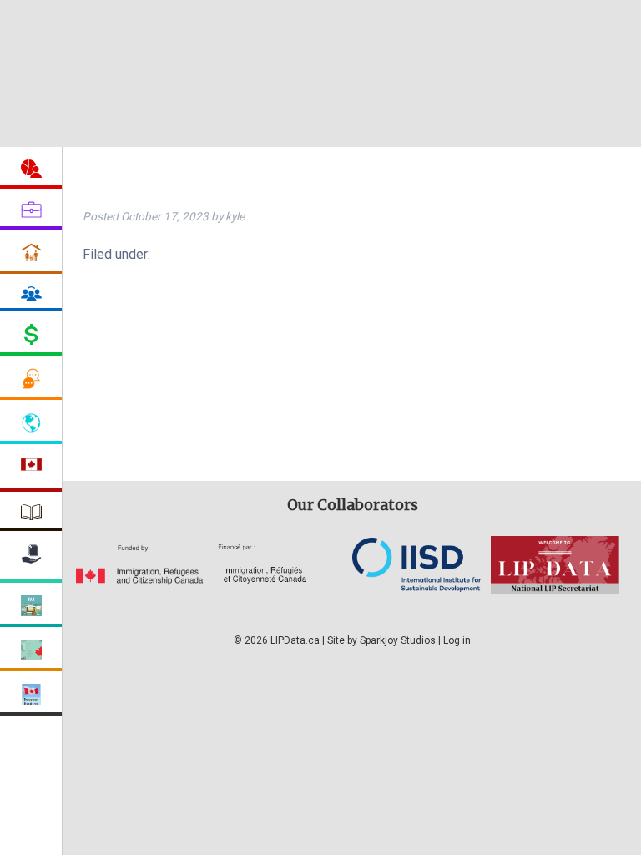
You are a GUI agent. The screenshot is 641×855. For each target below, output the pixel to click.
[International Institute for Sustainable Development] (416, 587)
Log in (457, 640)
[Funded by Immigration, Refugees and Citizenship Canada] (140, 581)
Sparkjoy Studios (398, 640)
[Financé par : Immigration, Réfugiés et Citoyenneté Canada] (279, 581)
